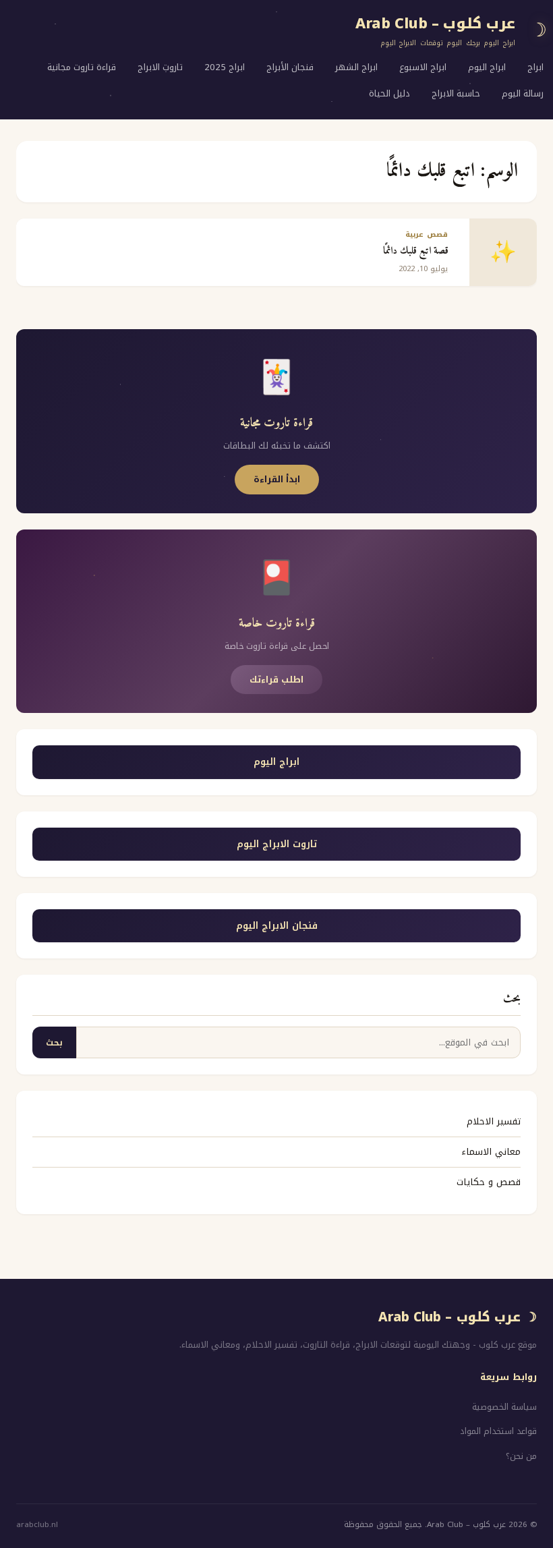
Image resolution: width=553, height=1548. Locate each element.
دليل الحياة (389, 93)
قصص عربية (426, 234)
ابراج (535, 67)
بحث (54, 1042)
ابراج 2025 (224, 67)
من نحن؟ (521, 1456)
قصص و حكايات (489, 1182)
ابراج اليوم (487, 67)
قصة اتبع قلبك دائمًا (415, 251)
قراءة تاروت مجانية (81, 67)
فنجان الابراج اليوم (277, 926)
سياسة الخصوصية (504, 1407)
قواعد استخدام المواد (498, 1431)
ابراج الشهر (356, 67)
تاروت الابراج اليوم (277, 844)
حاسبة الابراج (456, 93)
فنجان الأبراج (290, 67)
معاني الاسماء (491, 1151)
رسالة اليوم (523, 93)
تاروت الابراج (160, 67)
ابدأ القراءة (277, 479)
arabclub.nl (37, 1525)
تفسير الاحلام (494, 1121)
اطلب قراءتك (276, 679)
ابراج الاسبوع (422, 67)
